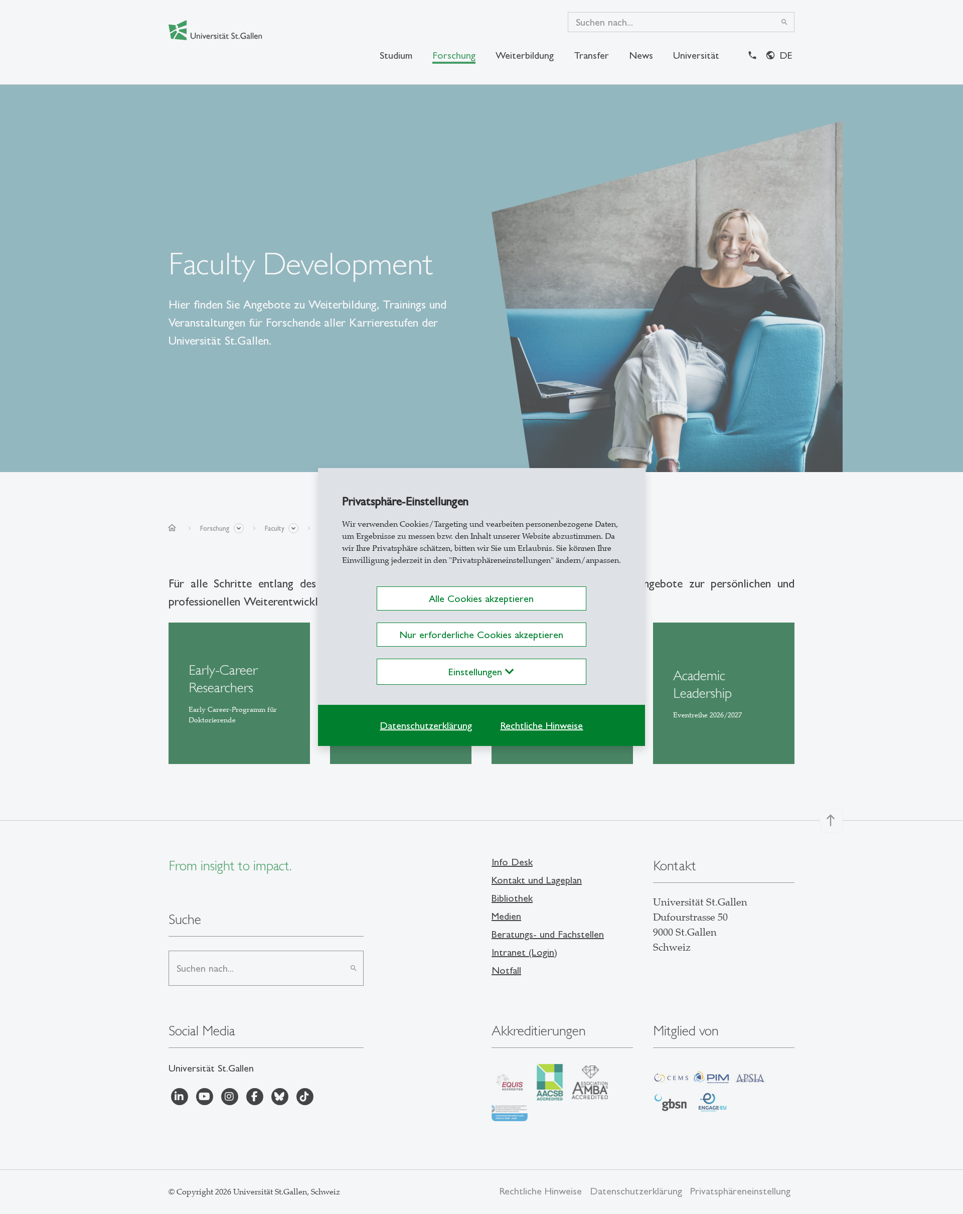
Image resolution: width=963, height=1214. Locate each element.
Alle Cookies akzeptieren (481, 598)
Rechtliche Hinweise (541, 725)
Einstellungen (476, 672)
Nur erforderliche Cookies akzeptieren (481, 635)
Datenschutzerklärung (426, 725)
